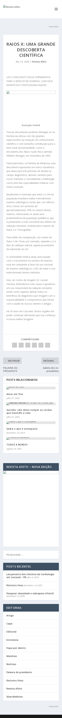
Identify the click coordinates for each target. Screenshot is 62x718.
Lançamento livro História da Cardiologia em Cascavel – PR (30, 576)
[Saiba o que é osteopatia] (31, 422)
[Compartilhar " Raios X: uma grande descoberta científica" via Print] (47, 345)
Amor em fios (14, 394)
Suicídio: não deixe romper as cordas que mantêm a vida (29, 411)
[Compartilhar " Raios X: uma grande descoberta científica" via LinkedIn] (34, 345)
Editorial (11, 631)
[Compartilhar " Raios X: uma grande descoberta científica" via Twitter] (21, 345)
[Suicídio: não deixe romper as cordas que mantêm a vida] (31, 404)
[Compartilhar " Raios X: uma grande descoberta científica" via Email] (41, 345)
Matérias (11, 656)
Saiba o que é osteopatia (22, 428)
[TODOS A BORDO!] (31, 438)
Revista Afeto (39, 61)
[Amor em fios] (31, 388)
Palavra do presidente (19, 672)
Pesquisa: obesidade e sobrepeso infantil (30, 593)
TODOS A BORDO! (17, 444)
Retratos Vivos (14, 585)
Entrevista (12, 639)
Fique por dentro (16, 648)
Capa (9, 623)
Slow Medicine (14, 696)
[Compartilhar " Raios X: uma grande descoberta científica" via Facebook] (14, 345)
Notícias (11, 664)
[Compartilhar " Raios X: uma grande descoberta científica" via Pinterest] (27, 345)
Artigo (10, 615)
